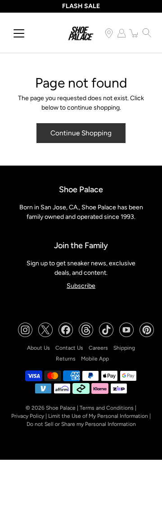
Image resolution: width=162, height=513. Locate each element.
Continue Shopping (81, 133)
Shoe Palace (61, 408)
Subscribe (81, 286)
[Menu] (19, 33)
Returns (66, 359)
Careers (98, 348)
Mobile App (95, 359)
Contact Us (69, 348)
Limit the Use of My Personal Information (98, 416)
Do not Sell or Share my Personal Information (81, 424)
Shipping (124, 348)
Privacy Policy (27, 416)
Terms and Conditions (107, 408)
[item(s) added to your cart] (134, 33)
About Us (38, 348)
